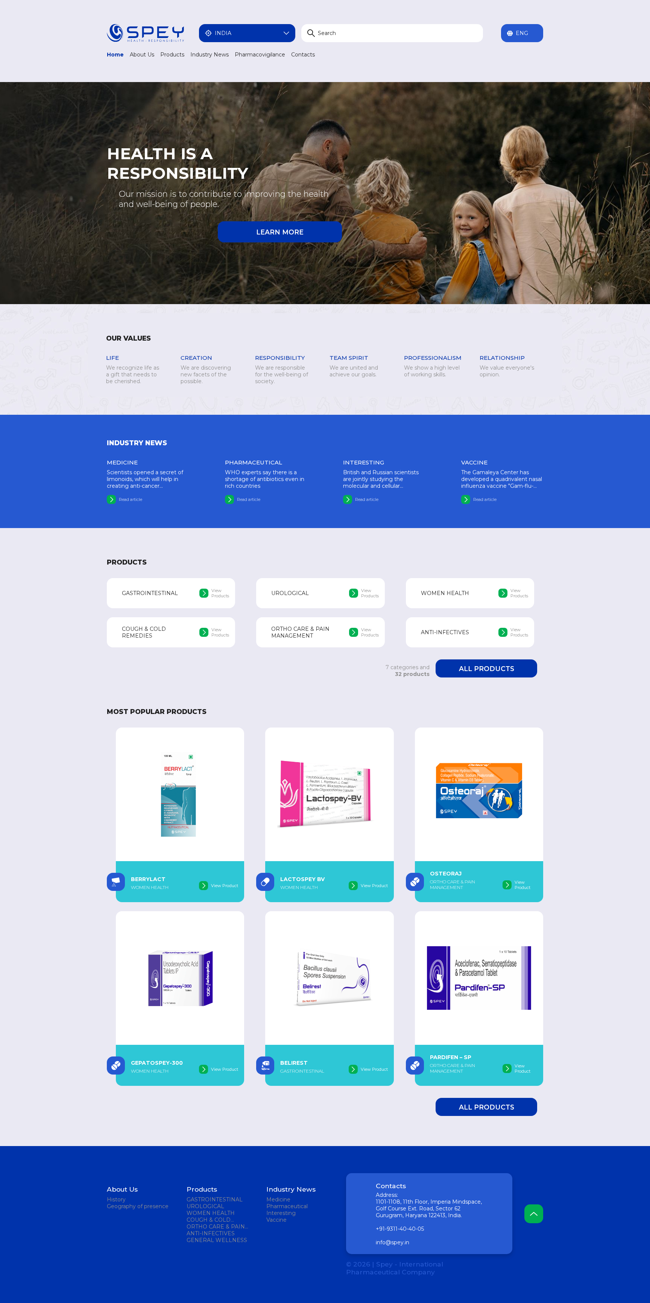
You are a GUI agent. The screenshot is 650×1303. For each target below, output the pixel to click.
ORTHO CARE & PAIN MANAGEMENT (216, 1226)
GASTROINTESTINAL (215, 1199)
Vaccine (276, 1219)
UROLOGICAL (205, 1206)
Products (172, 54)
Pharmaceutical (287, 1206)
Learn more (280, 232)
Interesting (281, 1213)
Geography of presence (138, 1206)
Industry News (209, 54)
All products (486, 669)
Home (115, 54)
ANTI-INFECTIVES (211, 1233)
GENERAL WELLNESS (217, 1240)
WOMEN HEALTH (211, 1213)
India (223, 33)
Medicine (278, 1199)
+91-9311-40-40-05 (400, 1228)
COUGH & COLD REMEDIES (209, 1219)
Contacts (303, 54)
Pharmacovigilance (260, 54)
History (116, 1199)
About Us (142, 54)
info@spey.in (392, 1242)
